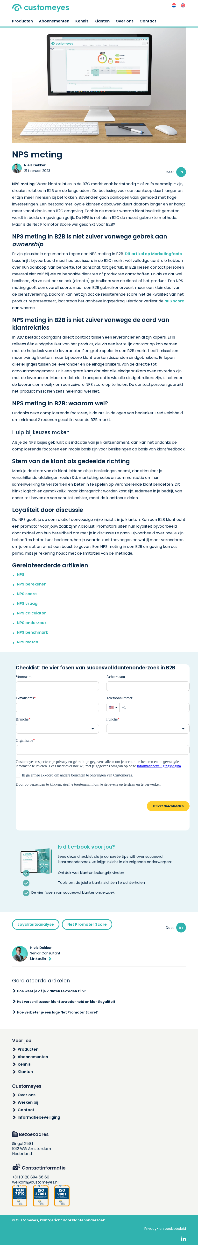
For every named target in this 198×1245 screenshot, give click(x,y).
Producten (22, 21)
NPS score (174, 301)
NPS (20, 574)
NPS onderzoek (32, 623)
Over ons (125, 21)
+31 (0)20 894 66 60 (30, 1177)
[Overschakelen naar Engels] (183, 5)
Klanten (102, 21)
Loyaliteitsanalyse (36, 924)
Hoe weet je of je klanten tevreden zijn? (51, 991)
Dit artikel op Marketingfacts (153, 254)
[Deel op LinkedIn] (181, 172)
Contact (148, 21)
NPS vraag (27, 603)
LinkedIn (38, 958)
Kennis (81, 21)
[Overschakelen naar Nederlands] (173, 5)
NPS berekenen (31, 584)
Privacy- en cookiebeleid (165, 1228)
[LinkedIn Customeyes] (183, 1239)
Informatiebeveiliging (39, 1117)
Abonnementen (54, 21)
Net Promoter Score (87, 924)
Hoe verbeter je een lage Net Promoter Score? (57, 1012)
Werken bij (28, 1102)
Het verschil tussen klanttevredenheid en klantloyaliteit (66, 1001)
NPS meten (27, 642)
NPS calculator (31, 613)
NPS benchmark (33, 632)
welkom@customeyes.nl (35, 1182)
